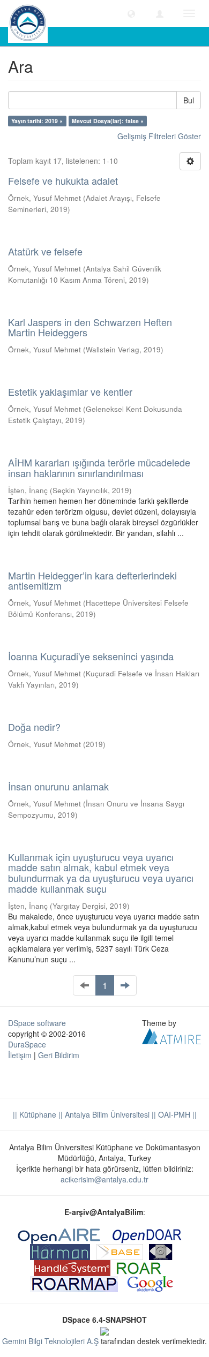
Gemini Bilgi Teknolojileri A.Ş (50, 1341)
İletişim (20, 1055)
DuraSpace (27, 1044)
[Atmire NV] (171, 1034)
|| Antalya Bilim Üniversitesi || (106, 1114)
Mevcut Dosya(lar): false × (108, 121)
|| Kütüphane (34, 1114)
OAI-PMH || (176, 1114)
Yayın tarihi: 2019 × (37, 121)
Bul (188, 100)
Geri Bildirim (58, 1055)
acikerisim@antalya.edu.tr (104, 1179)
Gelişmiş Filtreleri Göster (159, 136)
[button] (131, 13)
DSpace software (37, 1022)
